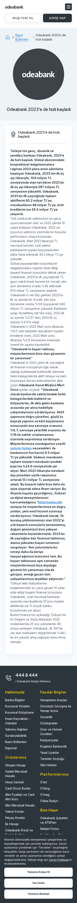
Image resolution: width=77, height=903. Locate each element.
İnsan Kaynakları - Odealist (17, 721)
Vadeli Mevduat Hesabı (16, 774)
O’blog (45, 788)
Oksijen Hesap (15, 765)
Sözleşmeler (49, 723)
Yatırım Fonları (14, 811)
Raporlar (11, 748)
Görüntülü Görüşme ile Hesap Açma (55, 708)
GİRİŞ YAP (57, 18)
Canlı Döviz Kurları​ (18, 788)
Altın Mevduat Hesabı (20, 805)
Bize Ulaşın (49, 810)
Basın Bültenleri (16, 742)
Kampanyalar (49, 740)
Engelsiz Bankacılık (53, 746)
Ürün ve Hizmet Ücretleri (51, 732)
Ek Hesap (12, 824)
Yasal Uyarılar (49, 752)
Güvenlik (46, 717)
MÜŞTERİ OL (23, 18)
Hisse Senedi (14, 782)
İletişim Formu (49, 829)
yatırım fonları (21, 448)
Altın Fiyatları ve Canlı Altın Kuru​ (20, 797)
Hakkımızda (14, 692)
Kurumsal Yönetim (17, 706)
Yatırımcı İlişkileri (16, 729)
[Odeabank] (10, 37)
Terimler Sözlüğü (52, 759)
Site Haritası (48, 765)
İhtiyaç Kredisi (15, 818)
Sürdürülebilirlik (16, 735)
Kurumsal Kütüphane (19, 712)
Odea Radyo (49, 801)
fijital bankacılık (50, 502)
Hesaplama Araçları (53, 700)
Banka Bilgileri (15, 700)
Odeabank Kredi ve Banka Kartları (19, 832)
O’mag (44, 794)
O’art (43, 782)
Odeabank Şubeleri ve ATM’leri (54, 820)
